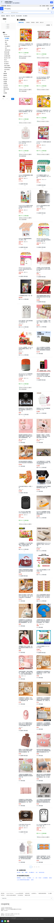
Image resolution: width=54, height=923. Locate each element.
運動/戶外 (8, 15)
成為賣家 (51, 5)
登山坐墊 (6, 40)
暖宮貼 (50, 877)
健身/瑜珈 (5, 79)
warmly (24, 877)
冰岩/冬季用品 (7, 69)
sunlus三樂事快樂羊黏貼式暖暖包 (23, 879)
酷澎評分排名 (21, 22)
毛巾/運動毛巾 (7, 46)
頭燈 (6, 42)
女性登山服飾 (6, 54)
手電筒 (6, 44)
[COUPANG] (5, 904)
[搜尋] (51, 12)
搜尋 (13, 98)
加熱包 (32, 879)
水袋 (36, 877)
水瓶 (6, 48)
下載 (51, 2)
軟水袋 (40, 877)
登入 (40, 5)
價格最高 (33, 22)
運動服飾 (5, 73)
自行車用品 (6, 85)
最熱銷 (37, 22)
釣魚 (4, 91)
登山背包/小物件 (7, 57)
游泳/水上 (5, 77)
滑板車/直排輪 (6, 89)
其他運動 (5, 93)
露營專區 (5, 75)
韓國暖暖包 (19, 877)
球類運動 (5, 83)
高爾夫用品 (6, 87)
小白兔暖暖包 (45, 877)
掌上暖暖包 (25, 15)
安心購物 (50, 893)
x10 (33, 877)
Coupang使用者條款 (19, 893)
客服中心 (47, 5)
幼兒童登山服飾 (7, 56)
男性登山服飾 (6, 52)
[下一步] (41, 867)
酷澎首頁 (3, 15)
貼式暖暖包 (29, 877)
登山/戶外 (13, 15)
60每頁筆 (48, 25)
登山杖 (5, 59)
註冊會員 (43, 5)
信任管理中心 (34, 893)
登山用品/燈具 (19, 15)
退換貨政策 (27, 893)
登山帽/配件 (6, 63)
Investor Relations (9, 893)
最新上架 (41, 22)
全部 (2, 12)
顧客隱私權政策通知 (42, 893)
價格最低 (28, 22)
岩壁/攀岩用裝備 (7, 67)
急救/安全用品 (7, 50)
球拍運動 (5, 81)
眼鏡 (5, 71)
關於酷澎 (2, 893)
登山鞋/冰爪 (6, 61)
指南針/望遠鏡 (7, 65)
